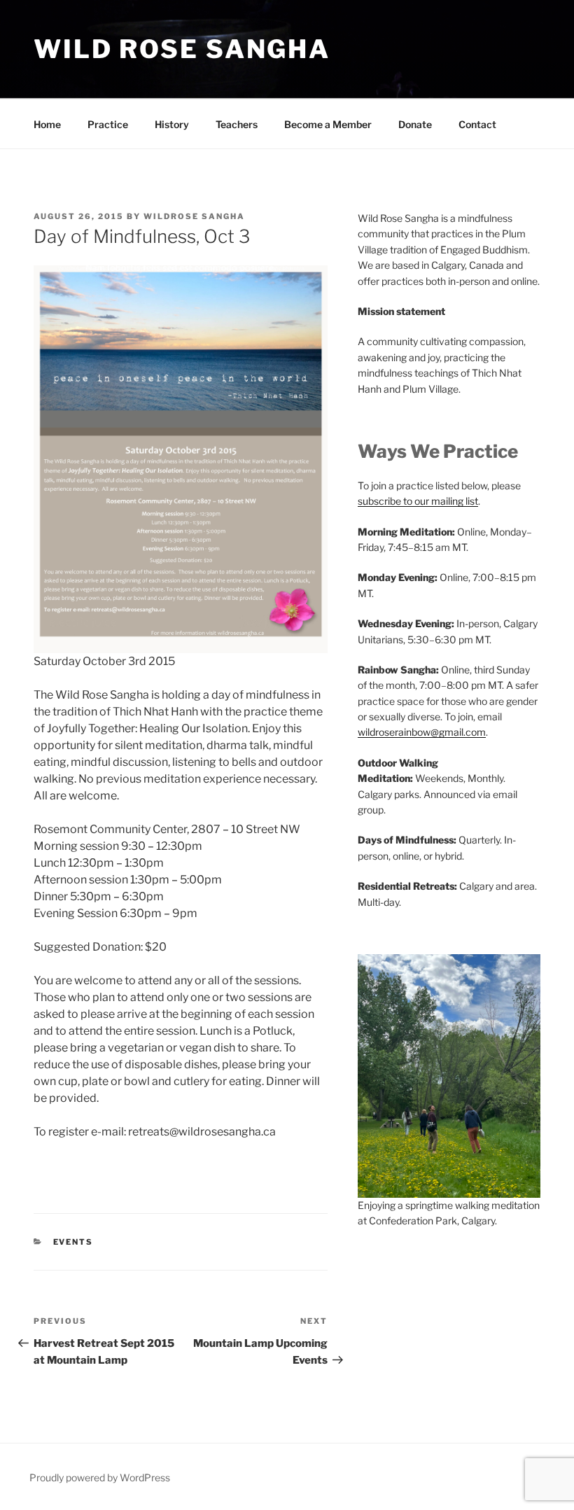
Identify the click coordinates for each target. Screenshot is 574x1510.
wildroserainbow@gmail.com (422, 732)
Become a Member (328, 124)
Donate (415, 124)
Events (73, 1242)
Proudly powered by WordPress (99, 1477)
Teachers (237, 124)
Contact (477, 124)
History (172, 124)
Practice (108, 124)
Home (47, 124)
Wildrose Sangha (194, 216)
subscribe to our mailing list (418, 501)
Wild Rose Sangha (182, 49)
